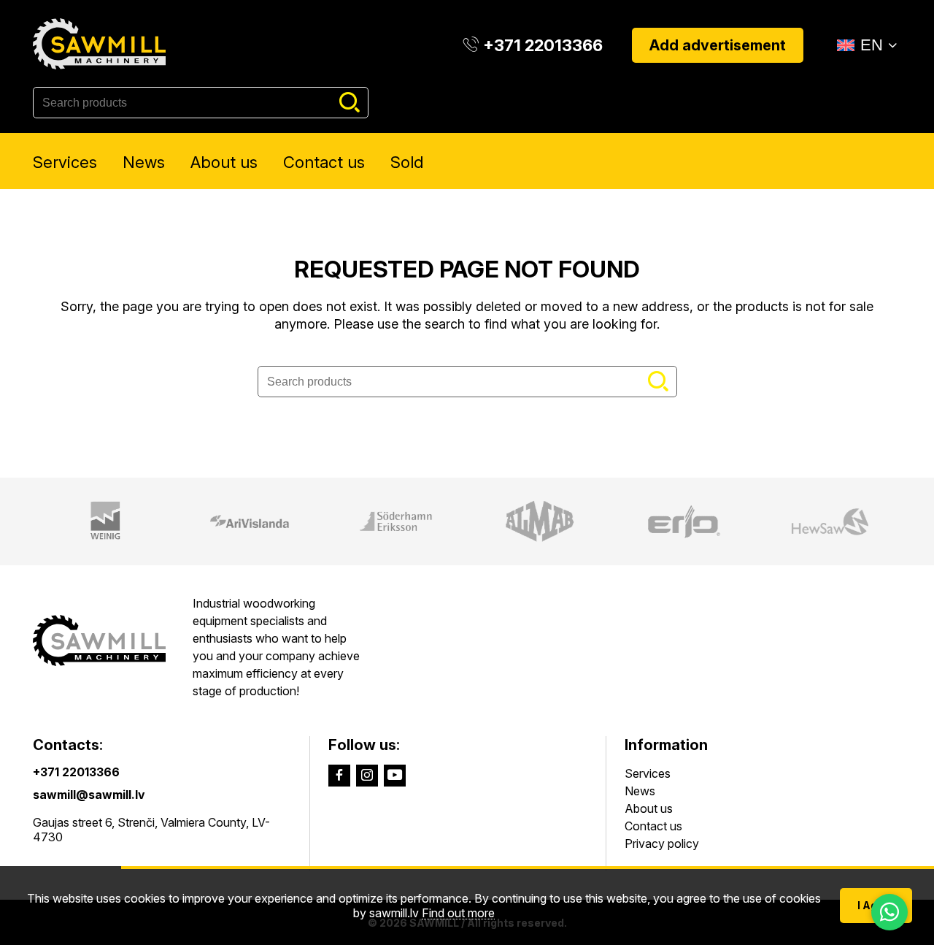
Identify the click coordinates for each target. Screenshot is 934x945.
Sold (406, 162)
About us (224, 162)
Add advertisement (717, 45)
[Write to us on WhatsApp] (889, 912)
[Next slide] (914, 521)
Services (65, 162)
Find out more (458, 913)
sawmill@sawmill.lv (89, 794)
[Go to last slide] (19, 521)
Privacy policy (662, 843)
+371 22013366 (76, 772)
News (144, 162)
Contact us (324, 162)
